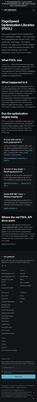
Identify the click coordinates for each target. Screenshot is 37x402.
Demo (22, 279)
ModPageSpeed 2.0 (8, 273)
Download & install (7, 288)
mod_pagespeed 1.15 (8, 276)
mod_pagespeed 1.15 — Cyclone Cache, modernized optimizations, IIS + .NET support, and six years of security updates (18, 3)
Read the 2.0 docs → (11, 183)
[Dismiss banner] (34, 3)
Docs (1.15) (5, 299)
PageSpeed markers (8, 333)
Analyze (22, 273)
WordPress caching (8, 310)
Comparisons (6, 324)
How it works (6, 330)
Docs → (6, 160)
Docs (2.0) (5, 295)
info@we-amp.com (20, 387)
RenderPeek (24, 276)
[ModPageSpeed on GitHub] (2, 266)
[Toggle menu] (33, 10)
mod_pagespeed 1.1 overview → (15, 158)
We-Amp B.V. (6, 96)
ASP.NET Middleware (8, 302)
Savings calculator (25, 285)
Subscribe (18, 376)
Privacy (4, 344)
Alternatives (5, 321)
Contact (22, 299)
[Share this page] (33, 393)
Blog (21, 302)
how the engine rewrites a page (12, 126)
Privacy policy (8, 372)
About (22, 295)
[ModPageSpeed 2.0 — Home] (12, 10)
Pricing (4, 285)
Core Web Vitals (7, 327)
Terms (3, 341)
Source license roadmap (9, 350)
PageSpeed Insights (8, 313)
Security (4, 347)
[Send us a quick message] (33, 398)
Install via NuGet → (10, 208)
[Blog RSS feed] (5, 266)
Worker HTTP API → (9, 244)
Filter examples (25, 282)
